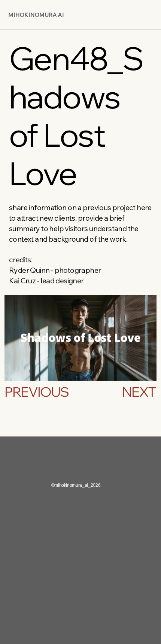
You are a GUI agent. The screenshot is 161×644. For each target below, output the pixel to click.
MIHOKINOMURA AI (36, 14)
